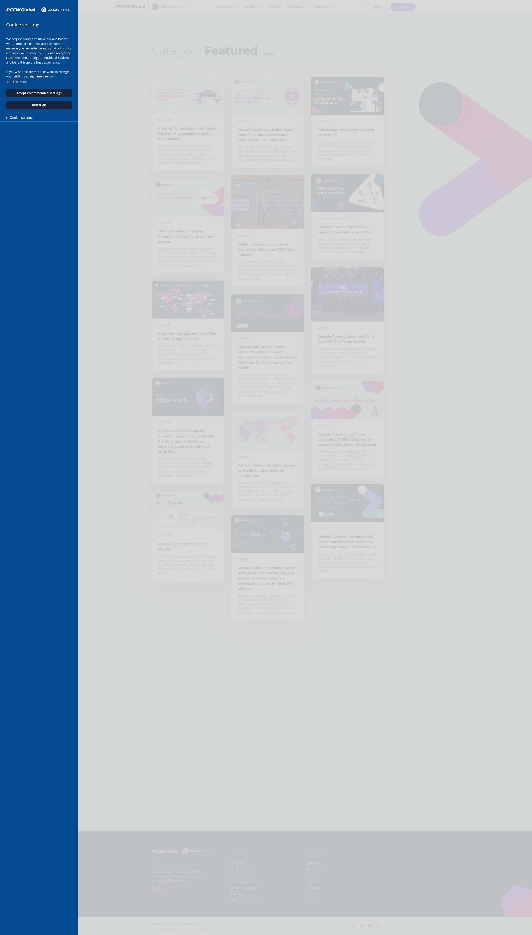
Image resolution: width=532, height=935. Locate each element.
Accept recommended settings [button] (38, 93)
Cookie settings (21, 117)
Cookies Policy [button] (17, 82)
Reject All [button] (39, 105)
